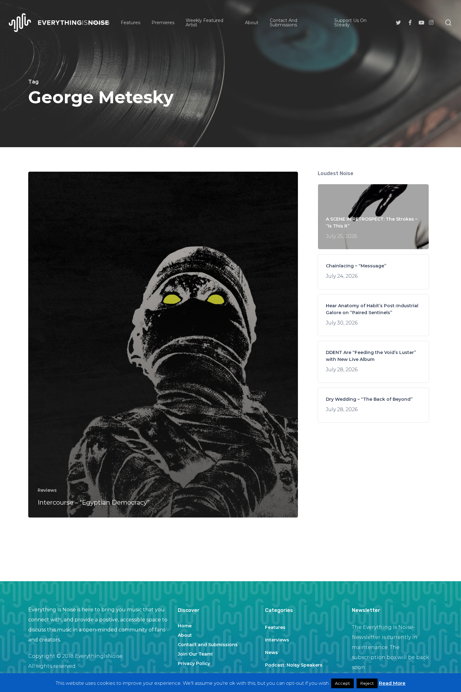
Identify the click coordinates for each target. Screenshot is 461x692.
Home (185, 626)
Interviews (277, 640)
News (271, 652)
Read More (392, 683)
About (185, 635)
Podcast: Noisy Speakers (293, 665)
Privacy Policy (194, 663)
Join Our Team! (195, 654)
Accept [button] (342, 683)
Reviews (47, 490)
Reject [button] (367, 683)
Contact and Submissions (208, 644)
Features (275, 627)
